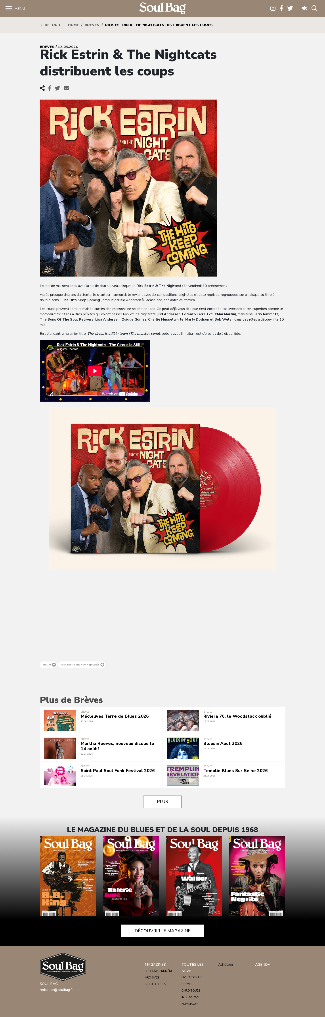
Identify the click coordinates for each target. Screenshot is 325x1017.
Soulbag (162, 8)
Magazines (155, 964)
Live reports (191, 977)
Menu (19, 8)
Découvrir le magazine (163, 931)
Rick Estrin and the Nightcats (80, 664)
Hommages (190, 1004)
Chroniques (191, 991)
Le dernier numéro (159, 971)
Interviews (190, 997)
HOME (73, 25)
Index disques (155, 984)
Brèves (92, 25)
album (46, 664)
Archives (152, 978)
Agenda (262, 964)
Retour (52, 25)
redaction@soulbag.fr (56, 989)
